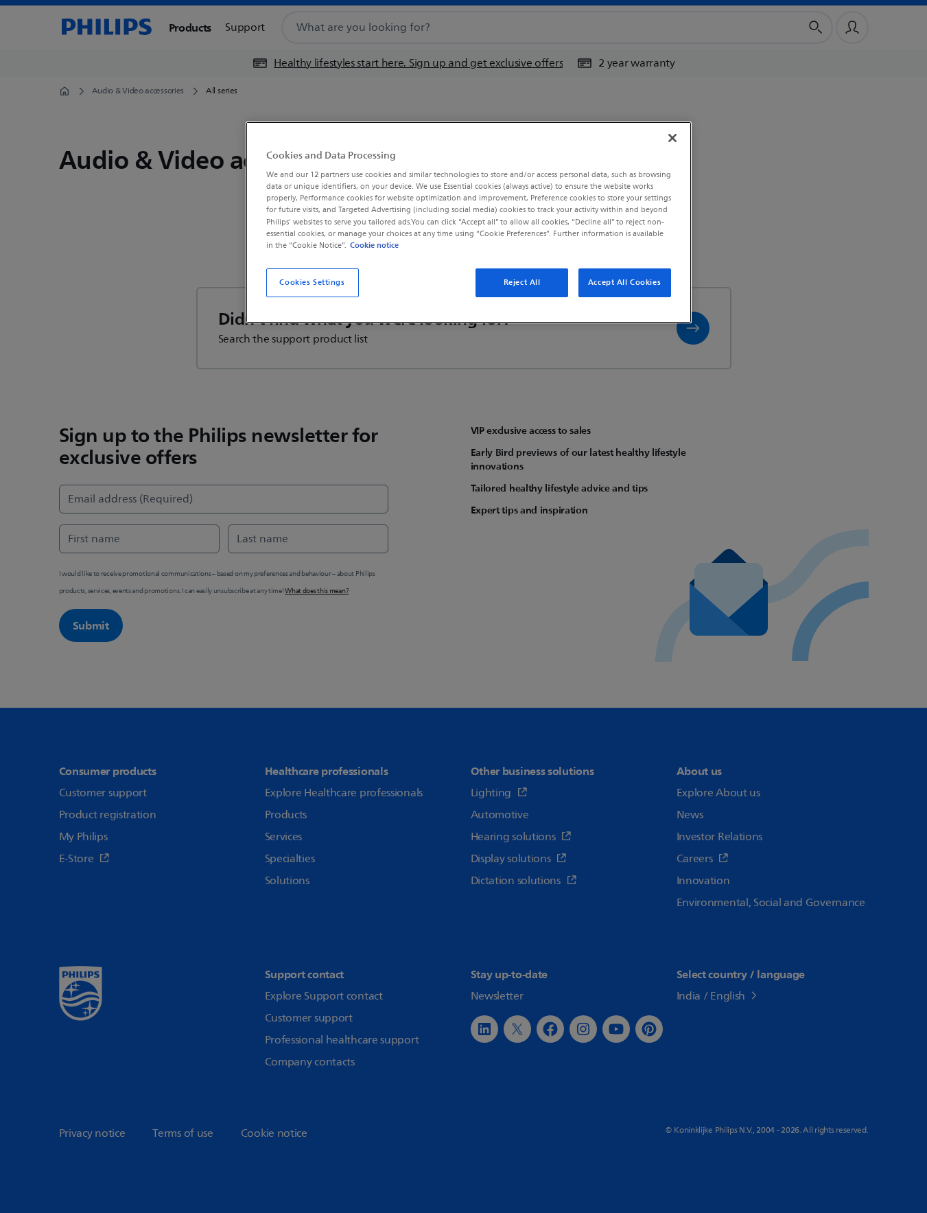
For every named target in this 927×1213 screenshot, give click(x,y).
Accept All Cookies (624, 282)
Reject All (522, 282)
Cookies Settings (311, 282)
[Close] (672, 138)
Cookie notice (374, 245)
